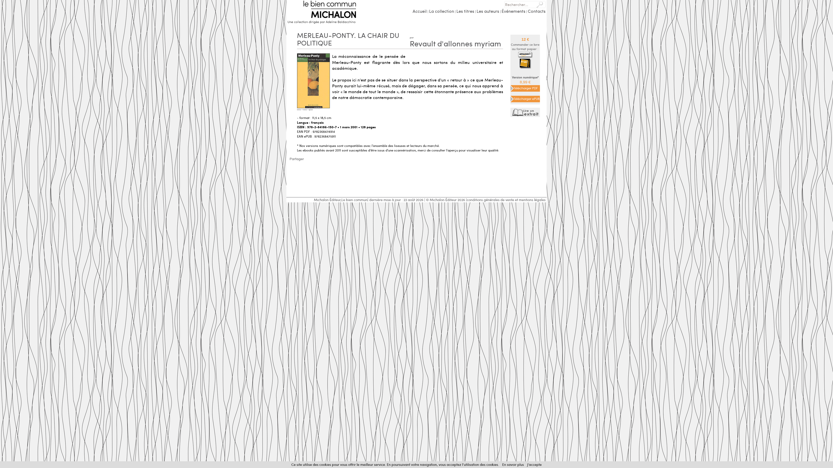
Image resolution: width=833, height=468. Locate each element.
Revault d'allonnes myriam (455, 43)
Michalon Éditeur (327, 199)
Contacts (537, 11)
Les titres (465, 11)
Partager (297, 158)
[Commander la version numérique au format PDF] (525, 87)
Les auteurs (488, 11)
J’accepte (534, 464)
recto (299, 110)
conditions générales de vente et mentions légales (506, 199)
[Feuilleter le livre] (525, 111)
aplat (311, 110)
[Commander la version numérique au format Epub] (525, 98)
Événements (513, 11)
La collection (441, 11)
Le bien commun (354, 199)
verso (305, 110)
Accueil (420, 11)
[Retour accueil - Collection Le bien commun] (321, 11)
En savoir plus (513, 464)
